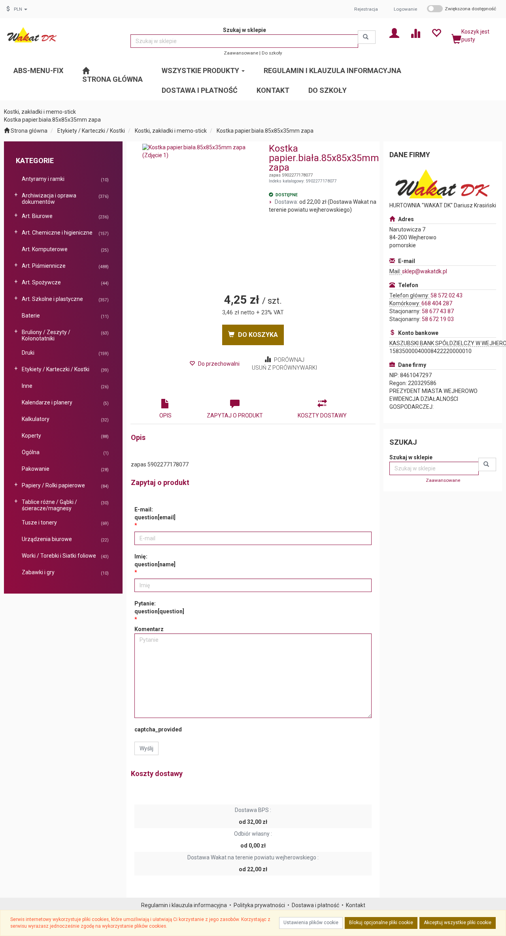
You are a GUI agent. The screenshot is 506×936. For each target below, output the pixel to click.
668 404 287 (436, 303)
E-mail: (155, 513)
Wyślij (146, 748)
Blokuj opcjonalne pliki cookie (381, 922)
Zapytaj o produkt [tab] (235, 415)
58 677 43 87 (438, 311)
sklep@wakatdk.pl (424, 271)
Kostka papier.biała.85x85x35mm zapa (265, 131)
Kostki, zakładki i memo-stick (171, 131)
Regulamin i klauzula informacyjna (184, 905)
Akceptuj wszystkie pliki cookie (457, 922)
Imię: (155, 560)
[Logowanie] (394, 32)
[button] (20, 9)
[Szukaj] (367, 37)
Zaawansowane (241, 53)
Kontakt (355, 905)
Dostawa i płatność (315, 905)
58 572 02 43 (446, 295)
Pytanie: (159, 607)
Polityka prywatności (259, 905)
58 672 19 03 (438, 319)
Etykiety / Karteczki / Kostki (91, 131)
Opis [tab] (165, 415)
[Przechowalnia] (436, 32)
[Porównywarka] (415, 32)
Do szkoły (272, 53)
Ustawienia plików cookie (310, 922)
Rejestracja (366, 9)
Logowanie (405, 9)
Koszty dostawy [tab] (322, 415)
